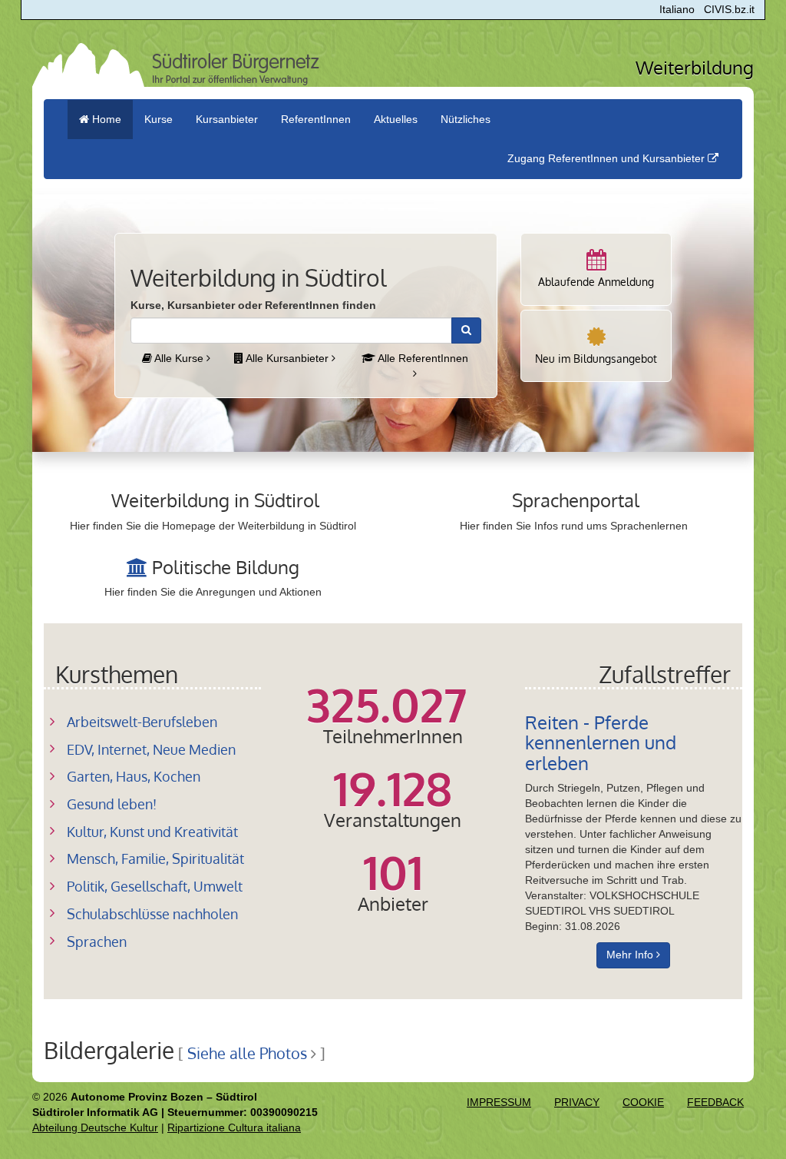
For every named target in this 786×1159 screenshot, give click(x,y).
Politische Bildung (225, 567)
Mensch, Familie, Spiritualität (155, 858)
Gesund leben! (112, 803)
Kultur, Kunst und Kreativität (152, 831)
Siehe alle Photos (247, 1053)
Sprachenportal (575, 500)
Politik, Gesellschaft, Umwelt (155, 886)
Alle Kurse (179, 358)
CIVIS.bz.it (729, 9)
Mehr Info (631, 954)
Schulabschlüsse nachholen (152, 913)
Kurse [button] (158, 119)
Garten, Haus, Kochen (133, 776)
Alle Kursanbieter (287, 358)
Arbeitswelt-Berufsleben (142, 721)
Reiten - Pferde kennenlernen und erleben (600, 742)
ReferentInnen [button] (316, 119)
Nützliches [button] (465, 119)
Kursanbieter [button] (227, 119)
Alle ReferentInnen (421, 358)
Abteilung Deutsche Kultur (95, 1127)
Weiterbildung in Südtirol (215, 500)
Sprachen (97, 941)
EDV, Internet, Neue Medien (151, 749)
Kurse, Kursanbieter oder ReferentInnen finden (253, 305)
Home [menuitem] (105, 119)
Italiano (677, 9)
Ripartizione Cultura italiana (234, 1127)
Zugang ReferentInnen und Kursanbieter (607, 158)
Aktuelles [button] (396, 119)
